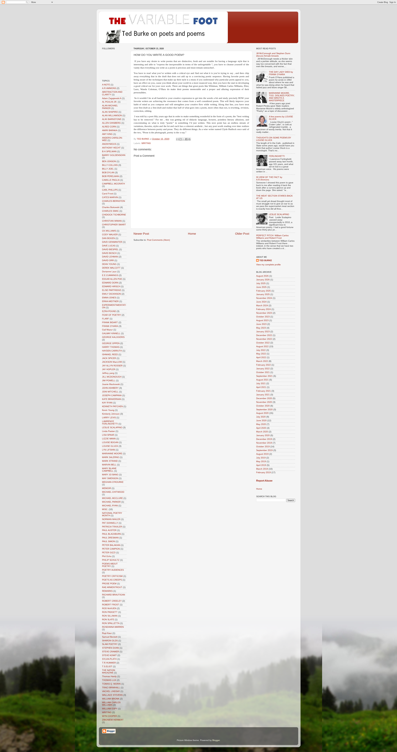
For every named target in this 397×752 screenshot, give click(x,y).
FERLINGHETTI (277, 156)
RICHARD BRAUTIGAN (113, 595)
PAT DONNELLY (110, 523)
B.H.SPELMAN (109, 151)
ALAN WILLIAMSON (112, 115)
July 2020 (261, 417)
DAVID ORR (108, 260)
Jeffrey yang (108, 373)
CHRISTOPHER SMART (114, 224)
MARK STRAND (110, 461)
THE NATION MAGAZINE (108, 671)
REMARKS (107, 591)
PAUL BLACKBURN (111, 534)
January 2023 (263, 331)
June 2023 (261, 324)
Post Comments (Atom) (158, 240)
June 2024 (261, 302)
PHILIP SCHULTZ (110, 560)
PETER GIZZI (109, 552)
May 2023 (261, 328)
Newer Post (141, 233)
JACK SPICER (109, 358)
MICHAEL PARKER (111, 502)
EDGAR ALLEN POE (112, 279)
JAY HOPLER (108, 369)
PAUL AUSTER (109, 530)
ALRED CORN (109, 127)
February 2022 (263, 365)
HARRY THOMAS (110, 347)
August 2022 (262, 346)
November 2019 (264, 443)
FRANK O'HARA (110, 326)
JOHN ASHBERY (110, 388)
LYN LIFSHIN (108, 450)
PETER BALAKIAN (111, 545)
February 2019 (263, 472)
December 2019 (264, 439)
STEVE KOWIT (109, 655)
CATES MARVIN (110, 197)
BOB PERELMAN (110, 176)
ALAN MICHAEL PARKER (110, 106)
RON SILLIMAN (109, 616)
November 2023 (264, 313)
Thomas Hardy (109, 676)
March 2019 (262, 469)
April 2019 (261, 465)
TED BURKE (265, 260)
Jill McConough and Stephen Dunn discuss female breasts (273, 54)
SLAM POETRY (109, 644)
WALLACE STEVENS (112, 695)
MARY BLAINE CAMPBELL (109, 469)
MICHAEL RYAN (110, 505)
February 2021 (263, 391)
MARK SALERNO (110, 457)
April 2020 (261, 428)
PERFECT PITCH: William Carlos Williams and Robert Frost (272, 236)
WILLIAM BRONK (110, 699)
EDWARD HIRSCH (111, 286)
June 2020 (261, 420)
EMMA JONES (109, 297)
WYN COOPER (109, 716)
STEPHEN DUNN (110, 648)
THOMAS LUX (109, 680)
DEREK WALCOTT (111, 268)
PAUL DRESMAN (110, 538)
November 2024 (264, 298)
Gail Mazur (107, 330)
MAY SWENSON (110, 478)
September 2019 (264, 450)
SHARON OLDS (110, 640)
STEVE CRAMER (110, 651)
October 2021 (263, 372)
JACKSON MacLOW (112, 362)
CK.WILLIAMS (109, 231)
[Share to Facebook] (186, 139)
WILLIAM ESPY (109, 709)
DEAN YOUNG (109, 264)
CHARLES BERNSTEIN (113, 201)
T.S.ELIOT (107, 666)
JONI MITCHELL (110, 392)
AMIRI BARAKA (109, 130)
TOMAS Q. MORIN (111, 684)
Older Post (242, 233)
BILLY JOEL (108, 169)
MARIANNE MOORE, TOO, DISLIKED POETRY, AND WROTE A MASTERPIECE (281, 97)
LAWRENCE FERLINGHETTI (110, 422)
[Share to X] (183, 139)
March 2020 (262, 432)
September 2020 (264, 409)
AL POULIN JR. (109, 102)
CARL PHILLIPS (110, 190)
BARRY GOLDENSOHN (113, 155)
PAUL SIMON (108, 541)
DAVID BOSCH (109, 253)
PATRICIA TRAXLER (112, 527)
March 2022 (262, 361)
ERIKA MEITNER (110, 301)
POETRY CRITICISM (112, 576)
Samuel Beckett (109, 637)
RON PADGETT (110, 612)
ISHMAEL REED (110, 354)
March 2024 (262, 305)
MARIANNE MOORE (112, 453)
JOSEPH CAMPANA (112, 395)
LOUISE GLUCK (110, 446)
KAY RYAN (107, 403)
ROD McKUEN (109, 608)
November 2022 (264, 339)
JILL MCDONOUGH (111, 377)
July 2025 (261, 283)
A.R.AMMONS (109, 88)
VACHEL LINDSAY (111, 691)
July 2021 (261, 383)
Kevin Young (108, 410)
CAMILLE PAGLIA (111, 180)
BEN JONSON (109, 161)
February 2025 (263, 291)
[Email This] (177, 139)
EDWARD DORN (110, 283)
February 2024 (263, 309)
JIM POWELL (108, 380)
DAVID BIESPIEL (110, 249)
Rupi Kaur (107, 633)
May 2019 (261, 461)
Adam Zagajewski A (111, 98)
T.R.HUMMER (109, 663)
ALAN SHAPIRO (110, 112)
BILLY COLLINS (110, 165)
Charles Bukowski (110, 207)
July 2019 (261, 458)
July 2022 (261, 350)
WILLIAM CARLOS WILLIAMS (111, 703)
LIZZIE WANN (109, 439)
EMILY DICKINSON (111, 294)
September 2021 (264, 376)
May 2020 (261, 424)
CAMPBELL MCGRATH (113, 184)
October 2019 (263, 446)
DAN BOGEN (108, 238)
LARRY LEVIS (109, 417)
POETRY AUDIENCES (113, 570)
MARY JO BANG (110, 474)
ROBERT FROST (110, 605)
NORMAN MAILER (111, 519)
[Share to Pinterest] (189, 139)
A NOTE (106, 85)
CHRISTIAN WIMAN (112, 221)
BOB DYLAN (108, 172)
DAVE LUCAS (108, 246)
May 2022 (261, 354)
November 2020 (264, 402)
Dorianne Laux (109, 271)
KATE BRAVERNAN (111, 399)
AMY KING (107, 134)
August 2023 (262, 320)
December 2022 (264, 335)
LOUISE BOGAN (110, 442)
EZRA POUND (109, 311)
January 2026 (263, 280)
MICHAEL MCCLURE (112, 498)
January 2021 (263, 395)
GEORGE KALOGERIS (113, 337)
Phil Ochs (106, 556)
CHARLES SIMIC (110, 211)
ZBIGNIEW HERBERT (113, 720)
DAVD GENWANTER (112, 242)
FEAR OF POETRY (111, 315)
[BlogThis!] (180, 139)
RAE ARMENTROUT (112, 587)
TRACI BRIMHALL (111, 687)
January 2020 (263, 435)
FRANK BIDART (110, 322)
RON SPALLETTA (110, 623)
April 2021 (261, 387)
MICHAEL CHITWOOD (113, 492)
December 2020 (264, 398)
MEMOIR (106, 488)
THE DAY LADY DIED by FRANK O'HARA (281, 73)
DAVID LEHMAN (110, 257)
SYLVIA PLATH (109, 659)
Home (192, 233)
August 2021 (262, 380)
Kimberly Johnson (111, 414)
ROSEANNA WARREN (113, 627)
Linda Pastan (108, 431)
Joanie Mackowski (111, 384)
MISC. (105, 509)
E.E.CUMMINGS (110, 275)
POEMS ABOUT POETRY (110, 565)
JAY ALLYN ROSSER (112, 366)
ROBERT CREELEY (112, 601)
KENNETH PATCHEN (112, 406)
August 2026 (262, 276)
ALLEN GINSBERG (111, 123)
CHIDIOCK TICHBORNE (114, 215)
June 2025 (261, 287)
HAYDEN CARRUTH (112, 351)
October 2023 (263, 317)
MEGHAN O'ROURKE (112, 482)
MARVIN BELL (109, 465)
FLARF (105, 319)
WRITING (146, 143)
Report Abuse (264, 480)
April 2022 (261, 357)
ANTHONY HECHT (111, 148)
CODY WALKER (110, 234)
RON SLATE (108, 619)
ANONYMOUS (109, 144)
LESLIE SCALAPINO (112, 427)
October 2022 (263, 343)
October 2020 (263, 406)
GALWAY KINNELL (111, 333)
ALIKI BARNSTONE (111, 119)
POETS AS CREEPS (112, 580)
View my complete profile (268, 264)
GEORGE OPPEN (111, 343)
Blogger (216, 740)
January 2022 (263, 368)
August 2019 (262, 454)
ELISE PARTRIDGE (111, 290)
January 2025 (263, 294)
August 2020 (262, 413)
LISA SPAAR (108, 435)
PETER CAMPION (111, 549)
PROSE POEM (109, 583)
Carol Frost (107, 193)
